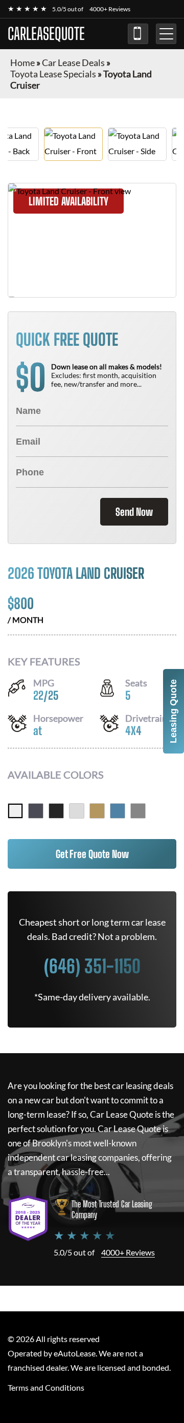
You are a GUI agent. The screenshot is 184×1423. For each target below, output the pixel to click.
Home (22, 62)
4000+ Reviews (109, 9)
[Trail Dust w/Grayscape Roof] (97, 811)
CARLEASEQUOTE (46, 34)
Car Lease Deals (73, 62)
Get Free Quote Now (92, 854)
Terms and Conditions (46, 1387)
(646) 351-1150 (138, 34)
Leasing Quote (173, 711)
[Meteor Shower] (138, 811)
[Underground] (36, 811)
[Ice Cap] (15, 811)
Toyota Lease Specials (53, 73)
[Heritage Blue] (117, 811)
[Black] (56, 811)
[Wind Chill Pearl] (77, 811)
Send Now (134, 512)
